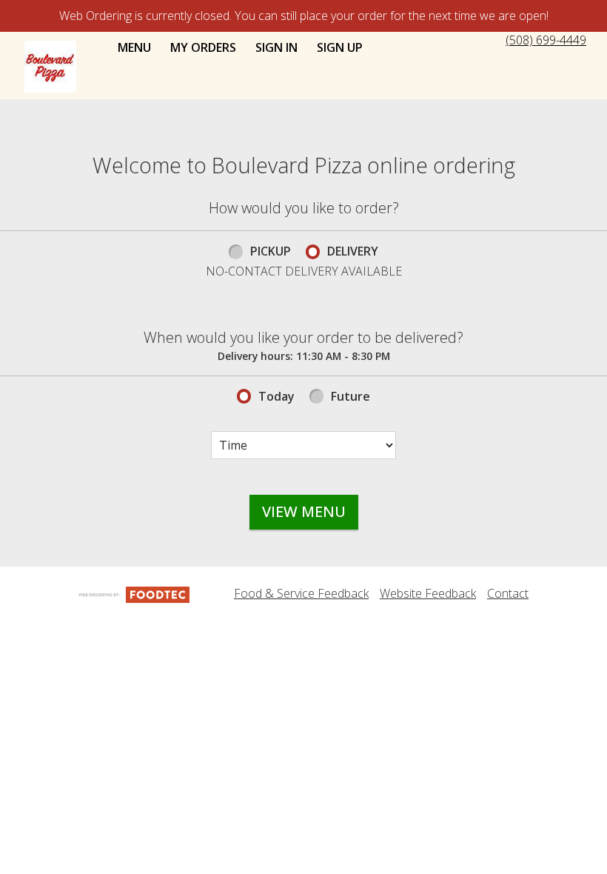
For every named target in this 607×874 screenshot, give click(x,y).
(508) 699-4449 (546, 40)
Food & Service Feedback (301, 593)
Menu (134, 47)
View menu (304, 511)
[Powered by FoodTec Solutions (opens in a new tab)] (134, 593)
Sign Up (340, 47)
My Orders (203, 47)
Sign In (276, 47)
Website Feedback (428, 593)
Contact (508, 593)
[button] (50, 67)
